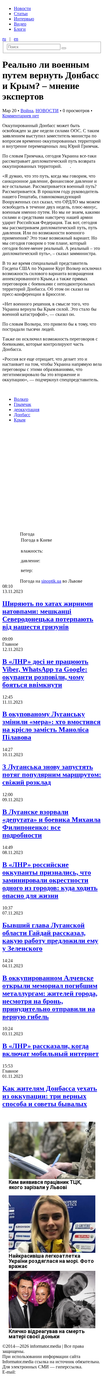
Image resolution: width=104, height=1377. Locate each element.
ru (4, 38)
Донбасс (22, 414)
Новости (22, 8)
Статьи (21, 13)
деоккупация (26, 409)
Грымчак (22, 404)
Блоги (20, 29)
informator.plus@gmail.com (42, 1372)
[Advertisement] (52, 478)
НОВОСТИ (47, 110)
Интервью (24, 18)
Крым (19, 419)
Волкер (21, 399)
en (16, 38)
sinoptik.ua (51, 581)
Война (27, 110)
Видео (20, 24)
